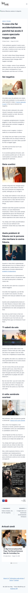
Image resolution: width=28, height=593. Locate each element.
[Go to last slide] (4, 546)
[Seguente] (24, 546)
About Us (6, 578)
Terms (11, 580)
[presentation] (14, 538)
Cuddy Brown (8, 556)
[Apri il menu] (26, 4)
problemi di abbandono (9, 271)
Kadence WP (14, 588)
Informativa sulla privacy (17, 578)
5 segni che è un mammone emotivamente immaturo (21, 512)
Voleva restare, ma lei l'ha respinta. (7, 511)
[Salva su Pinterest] (6, 501)
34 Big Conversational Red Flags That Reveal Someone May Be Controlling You (13, 551)
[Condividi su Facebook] (3, 501)
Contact (16, 580)
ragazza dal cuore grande (17, 420)
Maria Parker (6, 41)
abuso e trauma (6, 21)
